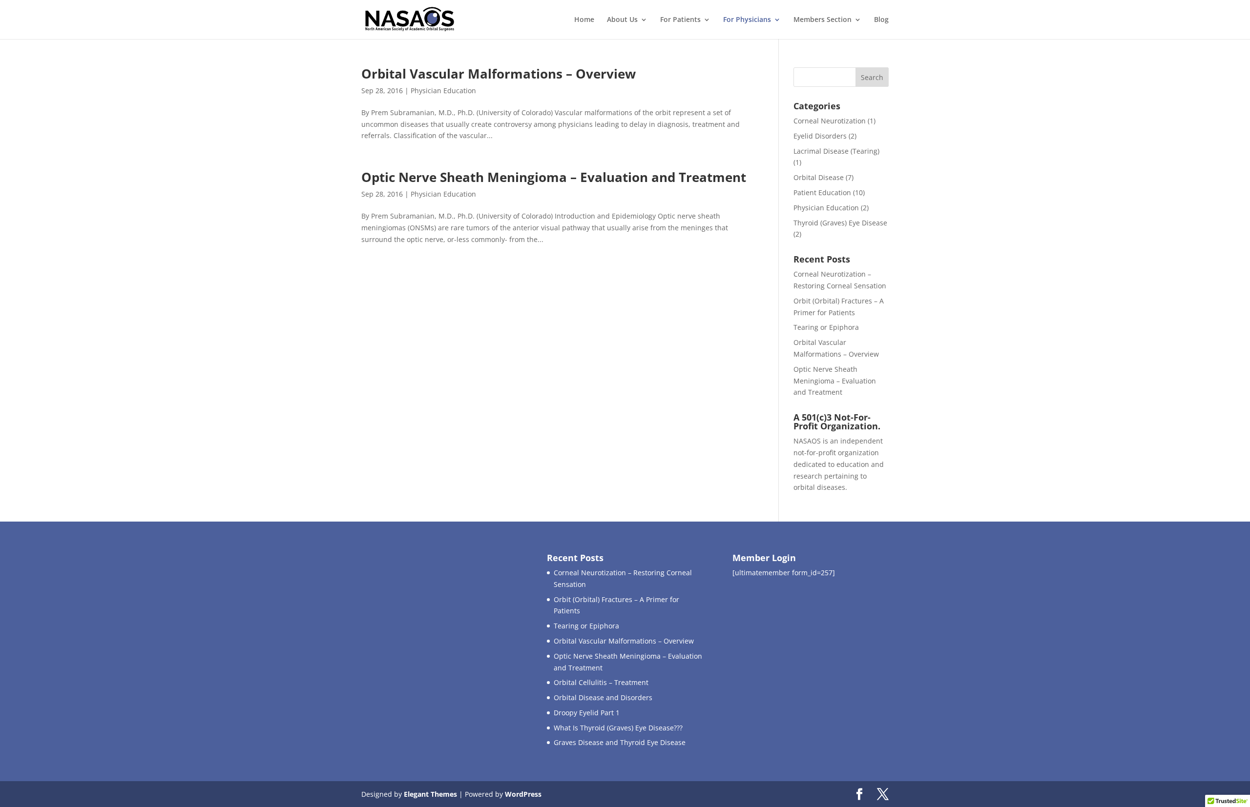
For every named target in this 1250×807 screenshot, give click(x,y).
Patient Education (822, 192)
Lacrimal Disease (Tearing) (836, 151)
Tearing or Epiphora (826, 327)
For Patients (680, 20)
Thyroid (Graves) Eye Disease (840, 222)
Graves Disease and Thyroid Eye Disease (620, 742)
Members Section (822, 20)
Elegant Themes (430, 794)
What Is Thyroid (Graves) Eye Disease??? (618, 727)
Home (584, 20)
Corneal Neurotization (829, 120)
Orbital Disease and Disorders (603, 697)
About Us (622, 20)
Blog (881, 20)
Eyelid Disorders (820, 136)
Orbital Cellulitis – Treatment (601, 682)
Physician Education (443, 90)
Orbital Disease (818, 177)
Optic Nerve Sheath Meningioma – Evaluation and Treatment (553, 177)
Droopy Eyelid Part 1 (587, 712)
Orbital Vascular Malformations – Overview (498, 73)
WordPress (523, 794)
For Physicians (747, 20)
